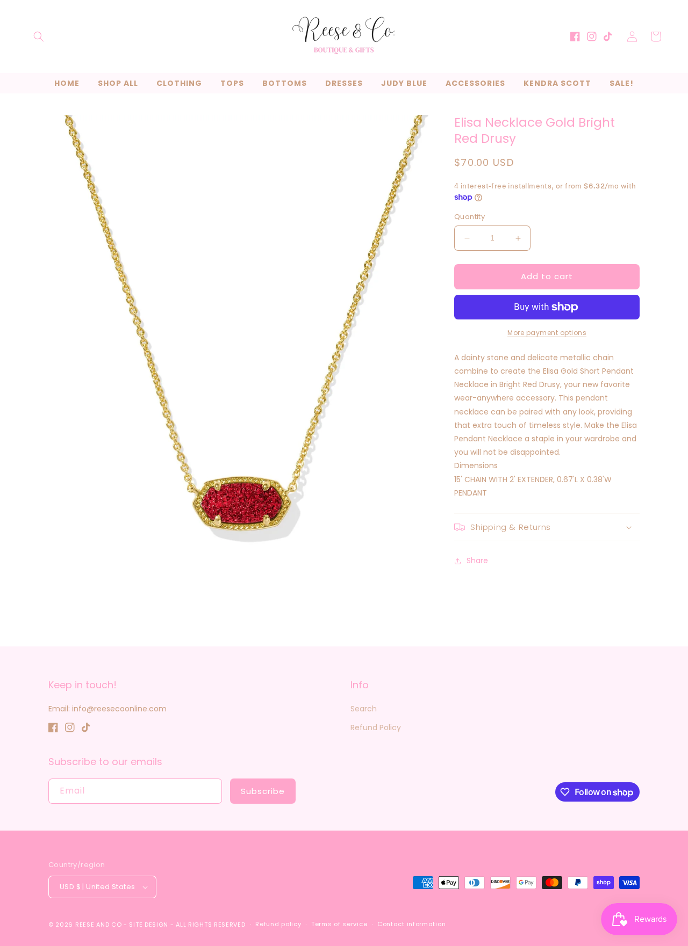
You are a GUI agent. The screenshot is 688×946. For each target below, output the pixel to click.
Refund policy (278, 924)
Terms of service (339, 924)
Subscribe (263, 791)
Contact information (411, 924)
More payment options (546, 332)
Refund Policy (375, 727)
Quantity (469, 217)
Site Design (148, 924)
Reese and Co (98, 924)
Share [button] (477, 561)
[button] (39, 36)
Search (363, 708)
